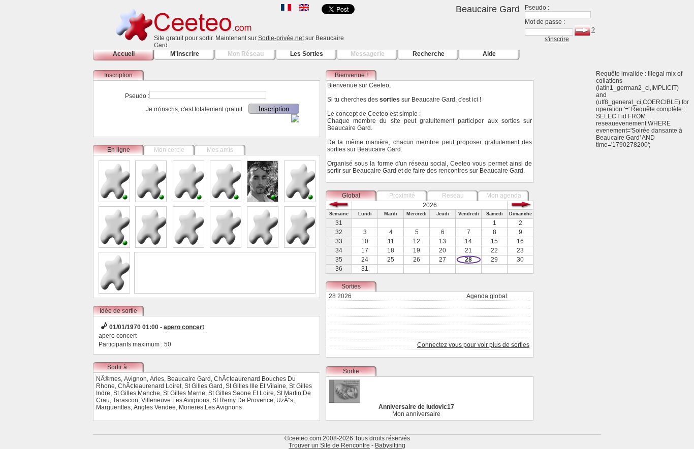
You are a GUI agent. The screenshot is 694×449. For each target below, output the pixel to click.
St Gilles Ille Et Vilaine (256, 386)
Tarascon (125, 400)
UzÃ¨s (284, 400)
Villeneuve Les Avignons (175, 400)
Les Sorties (306, 53)
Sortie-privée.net (281, 38)
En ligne (118, 149)
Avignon (135, 378)
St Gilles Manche (136, 393)
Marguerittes (113, 407)
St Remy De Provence (242, 400)
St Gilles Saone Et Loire (241, 393)
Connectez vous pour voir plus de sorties (473, 344)
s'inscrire (557, 39)
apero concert (184, 327)
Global (351, 195)
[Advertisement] (570, 222)
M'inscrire (184, 53)
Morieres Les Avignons (210, 407)
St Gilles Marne (184, 393)
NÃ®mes (108, 378)
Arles (157, 378)
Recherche (429, 53)
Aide (489, 53)
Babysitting (390, 445)
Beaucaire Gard (189, 378)
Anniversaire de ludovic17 (416, 406)
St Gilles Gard (203, 386)
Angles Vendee (155, 407)
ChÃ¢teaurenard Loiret (149, 386)
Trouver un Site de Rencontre (329, 445)
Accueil (124, 53)
